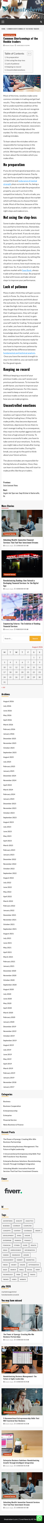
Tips (25, 1274)
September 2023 (10, 817)
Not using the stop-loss (15, 60)
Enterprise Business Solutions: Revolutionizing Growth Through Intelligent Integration (22, 1162)
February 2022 (9, 906)
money (13, 1265)
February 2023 (9, 850)
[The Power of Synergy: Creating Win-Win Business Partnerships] (22, 1317)
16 (39, 667)
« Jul (3, 687)
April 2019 (7, 1064)
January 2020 (8, 1022)
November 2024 (9, 780)
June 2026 (7, 711)
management (8, 1260)
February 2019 (9, 1073)
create (37, 1231)
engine (27, 1235)
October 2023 (9, 813)
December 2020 (9, 971)
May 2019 (7, 1059)
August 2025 (8, 757)
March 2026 (8, 725)
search (13, 1270)
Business (6, 1101)
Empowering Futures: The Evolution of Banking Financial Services (21, 625)
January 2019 (8, 1078)
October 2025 (9, 748)
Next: (21, 493)
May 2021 (7, 948)
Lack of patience (12, 63)
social (29, 1270)
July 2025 (7, 762)
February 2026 (9, 729)
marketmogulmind (9, 1292)
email (19, 1235)
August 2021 (8, 934)
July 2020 (7, 994)
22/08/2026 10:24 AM (22, 1466)
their (18, 1274)
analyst (19, 1221)
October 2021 (9, 924)
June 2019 (7, 1054)
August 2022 (8, 878)
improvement (16, 1250)
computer (28, 1226)
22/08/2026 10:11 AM (22, 546)
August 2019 (8, 1045)
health (33, 1245)
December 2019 (9, 1026)
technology (8, 1274)
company (16, 1226)
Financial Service (9, 35)
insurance (16, 1255)
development (8, 1235)
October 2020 (9, 980)
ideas (5, 1250)
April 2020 (7, 1008)
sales (5, 1270)
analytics (29, 1221)
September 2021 (10, 929)
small (21, 1270)
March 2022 (8, 901)
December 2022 (9, 859)
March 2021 (8, 957)
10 (4, 667)
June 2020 (7, 999)
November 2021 (9, 920)
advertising (8, 1221)
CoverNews (23, 1519)
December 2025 (9, 738)
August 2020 (8, 989)
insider (6, 1255)
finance (27, 1240)
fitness (16, 1245)
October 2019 (9, 1036)
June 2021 (7, 943)
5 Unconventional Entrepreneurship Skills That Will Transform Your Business (22, 1155)
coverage (28, 1231)
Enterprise (7, 1115)
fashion (18, 1240)
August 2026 (8, 701)
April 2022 (7, 896)
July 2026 (7, 706)
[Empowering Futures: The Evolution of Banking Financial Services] (22, 607)
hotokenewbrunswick (10, 1295)
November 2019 (9, 1031)
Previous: (10, 484)
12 (16, 667)
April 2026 (7, 720)
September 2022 (10, 873)
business (6, 1226)
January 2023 (8, 855)
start (38, 1270)
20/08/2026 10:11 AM (22, 589)
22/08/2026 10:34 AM (22, 1382)
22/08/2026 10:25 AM (22, 1424)
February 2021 (9, 961)
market (20, 1260)
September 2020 (10, 985)
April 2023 (7, 841)
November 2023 (9, 808)
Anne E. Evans (9, 45)
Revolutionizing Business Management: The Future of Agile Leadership (20, 1147)
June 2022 (7, 887)
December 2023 (9, 803)
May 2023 (7, 836)
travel (32, 1274)
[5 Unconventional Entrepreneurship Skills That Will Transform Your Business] (22, 1401)
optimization (34, 1265)
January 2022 (8, 910)
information (30, 1250)
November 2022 (9, 864)
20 (22, 672)
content (17, 1231)
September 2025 (10, 752)
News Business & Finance (13, 1125)
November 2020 (9, 975)
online (22, 1265)
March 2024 (8, 790)
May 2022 (7, 892)
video (14, 1279)
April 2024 (7, 785)
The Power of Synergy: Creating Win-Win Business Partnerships (19, 1140)
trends (5, 1279)
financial (7, 1245)
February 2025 (9, 766)
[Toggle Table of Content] (28, 54)
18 (10, 672)
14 (28, 667)
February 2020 (9, 1017)
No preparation (12, 57)
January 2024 (8, 799)
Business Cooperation (12, 1106)
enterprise (7, 1240)
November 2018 (9, 1082)
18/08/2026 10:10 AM (22, 629)
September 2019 (10, 1040)
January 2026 (8, 734)
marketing (30, 1260)
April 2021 (7, 952)
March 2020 (8, 1013)
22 (34, 672)
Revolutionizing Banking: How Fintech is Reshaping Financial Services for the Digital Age (20, 583)
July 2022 (7, 882)
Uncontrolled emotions (15, 70)
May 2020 (7, 1003)
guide (25, 1245)
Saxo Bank (26, 270)
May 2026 (7, 715)
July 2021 (7, 938)
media (5, 1265)
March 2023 (8, 845)
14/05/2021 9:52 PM (23, 45)
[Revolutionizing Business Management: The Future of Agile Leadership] (22, 1359)
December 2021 (9, 915)
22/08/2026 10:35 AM (22, 1340)
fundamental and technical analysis (19, 353)
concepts (6, 1231)
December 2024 (9, 776)
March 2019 (8, 1068)
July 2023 (7, 827)
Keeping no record (13, 67)
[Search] (41, 22)
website (23, 1279)
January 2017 (8, 1087)
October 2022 (9, 869)
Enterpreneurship (10, 1111)
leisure (26, 1255)
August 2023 (8, 822)
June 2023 (7, 831)
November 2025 (9, 743)
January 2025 (8, 771)
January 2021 (8, 966)
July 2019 (7, 1050)
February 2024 (9, 794)
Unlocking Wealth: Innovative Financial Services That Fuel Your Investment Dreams (20, 541)
